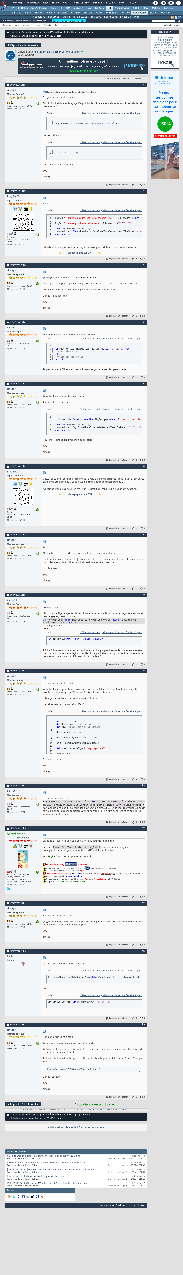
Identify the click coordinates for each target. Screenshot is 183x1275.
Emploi (97, 2)
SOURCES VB (110, 17)
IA (61, 8)
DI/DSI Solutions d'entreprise (32, 8)
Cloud (53, 8)
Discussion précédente (63, 1127)
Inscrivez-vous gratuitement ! (69, 21)
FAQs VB (41, 1109)
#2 (144, 191)
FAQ (45, 2)
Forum (13, 32)
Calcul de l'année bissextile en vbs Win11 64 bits (55, 52)
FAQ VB (66, 17)
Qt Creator (166, 13)
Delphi (28, 13)
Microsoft (78, 8)
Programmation (122, 8)
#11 (143, 828)
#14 (143, 1024)
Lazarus (154, 13)
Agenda (47, 25)
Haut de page (139, 1205)
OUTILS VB (95, 17)
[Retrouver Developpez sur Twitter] (176, 17)
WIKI (136, 17)
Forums (17, 2)
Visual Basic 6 (140, 13)
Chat (66, 2)
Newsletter (81, 2)
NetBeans (75, 13)
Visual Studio (111, 13)
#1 (144, 85)
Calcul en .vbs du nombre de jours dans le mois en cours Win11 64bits (43, 1156)
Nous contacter (107, 1205)
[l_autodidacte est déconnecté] (23, 859)
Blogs (55, 2)
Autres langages (29, 32)
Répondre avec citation (118, 185)
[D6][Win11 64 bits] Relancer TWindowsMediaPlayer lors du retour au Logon (47, 1183)
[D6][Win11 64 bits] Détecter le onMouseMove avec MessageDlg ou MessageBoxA (50, 1169)
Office (146, 8)
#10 (143, 785)
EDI (109, 8)
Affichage (138, 79)
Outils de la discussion (118, 79)
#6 (144, 466)
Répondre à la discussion (23, 45)
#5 (144, 383)
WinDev (126, 13)
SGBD (136, 8)
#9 (144, 670)
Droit (122, 2)
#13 (143, 951)
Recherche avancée (171, 25)
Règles (65, 25)
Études (110, 2)
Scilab (99, 13)
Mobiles (156, 8)
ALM (68, 8)
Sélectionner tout (90, 113)
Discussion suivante (90, 1127)
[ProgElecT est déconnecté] (23, 222)
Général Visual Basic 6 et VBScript (60, 32)
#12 (143, 903)
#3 (144, 265)
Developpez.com (123, 1205)
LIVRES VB (125, 17)
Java (89, 8)
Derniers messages (10, 25)
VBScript (86, 32)
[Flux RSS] (172, 17)
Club (133, 2)
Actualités (28, 1109)
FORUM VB (54, 17)
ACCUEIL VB (39, 17)
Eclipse (38, 13)
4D (20, 13)
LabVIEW (62, 13)
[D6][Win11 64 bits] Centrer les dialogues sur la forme (35, 1176)
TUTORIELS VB (80, 17)
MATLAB (88, 13)
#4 (144, 322)
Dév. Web (99, 8)
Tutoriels (32, 2)
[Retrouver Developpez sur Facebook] (179, 17)
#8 (144, 595)
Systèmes (168, 8)
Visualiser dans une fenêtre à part (122, 113)
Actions (26, 25)
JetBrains (50, 13)
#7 (144, 534)
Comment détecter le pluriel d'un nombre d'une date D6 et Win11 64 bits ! (46, 1162)
